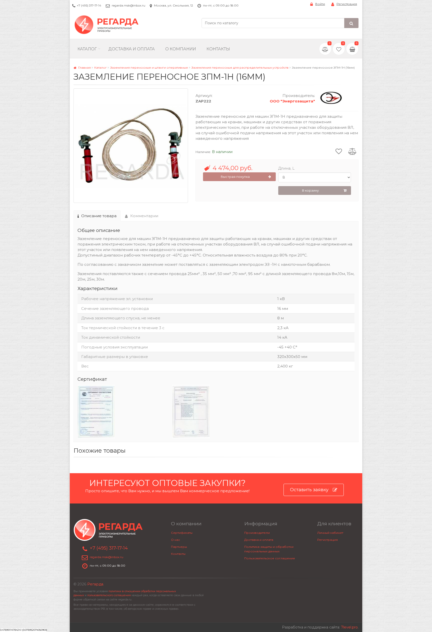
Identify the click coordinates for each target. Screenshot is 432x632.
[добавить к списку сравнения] (352, 151)
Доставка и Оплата (131, 49)
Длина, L (286, 168)
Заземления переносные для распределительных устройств (240, 67)
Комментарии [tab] (144, 215)
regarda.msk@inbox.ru (128, 5)
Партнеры (179, 547)
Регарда (95, 584)
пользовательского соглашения (109, 595)
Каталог (87, 49)
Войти (320, 4)
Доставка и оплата (258, 540)
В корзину (310, 190)
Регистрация (346, 4)
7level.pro (349, 627)
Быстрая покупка (235, 177)
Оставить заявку (309, 489)
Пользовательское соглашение (269, 558)
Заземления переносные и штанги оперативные (149, 67)
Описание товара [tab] (98, 215)
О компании (180, 49)
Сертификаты (181, 533)
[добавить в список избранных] (339, 151)
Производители (257, 533)
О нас (175, 540)
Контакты (218, 49)
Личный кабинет (330, 533)
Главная (84, 67)
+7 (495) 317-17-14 (89, 5)
